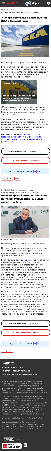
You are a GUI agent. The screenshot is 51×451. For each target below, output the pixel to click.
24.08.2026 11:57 (7, 190)
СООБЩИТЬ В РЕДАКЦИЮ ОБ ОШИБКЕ (19, 374)
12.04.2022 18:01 (7, 10)
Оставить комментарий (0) (25, 160)
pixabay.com (6, 58)
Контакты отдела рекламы (16, 371)
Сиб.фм (22, 239)
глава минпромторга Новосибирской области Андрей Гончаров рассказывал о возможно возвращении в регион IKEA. (22, 138)
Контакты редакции (12, 367)
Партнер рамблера (22, 439)
